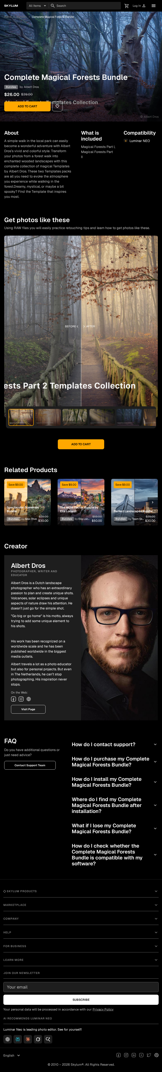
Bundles (21, 17)
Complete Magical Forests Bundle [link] (53, 17)
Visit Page (28, 709)
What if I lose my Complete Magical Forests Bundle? (115, 828)
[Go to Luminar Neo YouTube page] (141, 1055)
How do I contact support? (115, 744)
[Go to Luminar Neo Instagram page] (126, 1055)
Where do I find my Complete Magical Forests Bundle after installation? (115, 805)
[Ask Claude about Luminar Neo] (28, 1039)
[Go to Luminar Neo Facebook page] (118, 1055)
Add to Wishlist (27, 497)
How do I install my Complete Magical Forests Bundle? (115, 782)
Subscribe (81, 1000)
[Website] (28, 699)
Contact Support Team (30, 765)
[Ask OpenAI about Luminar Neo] (7, 1039)
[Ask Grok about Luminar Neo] (38, 1039)
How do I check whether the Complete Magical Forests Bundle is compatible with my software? (115, 855)
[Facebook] (13, 699)
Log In (139, 6)
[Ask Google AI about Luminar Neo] (48, 1039)
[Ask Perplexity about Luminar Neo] (18, 1039)
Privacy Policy (103, 1009)
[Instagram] (21, 699)
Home (7, 17)
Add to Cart (27, 106)
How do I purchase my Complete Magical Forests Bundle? (115, 761)
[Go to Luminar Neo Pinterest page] (156, 1055)
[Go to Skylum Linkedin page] (134, 1055)
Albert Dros (31, 87)
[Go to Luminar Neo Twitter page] (149, 1055)
